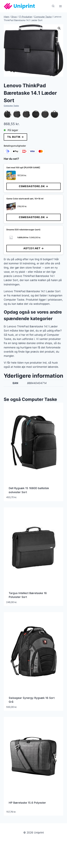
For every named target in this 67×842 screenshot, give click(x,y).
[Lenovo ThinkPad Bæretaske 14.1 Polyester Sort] (8, 114)
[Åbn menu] (60, 6)
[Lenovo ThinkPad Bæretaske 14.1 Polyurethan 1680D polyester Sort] (17, 114)
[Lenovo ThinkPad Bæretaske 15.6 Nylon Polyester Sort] (26, 114)
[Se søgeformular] (53, 6)
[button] (59, 28)
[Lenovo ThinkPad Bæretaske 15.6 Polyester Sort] (36, 114)
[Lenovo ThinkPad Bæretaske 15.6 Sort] (45, 114)
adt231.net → (33, 248)
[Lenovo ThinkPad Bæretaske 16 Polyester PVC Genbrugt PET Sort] (54, 114)
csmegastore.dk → (33, 186)
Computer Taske (11, 105)
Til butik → (15, 136)
